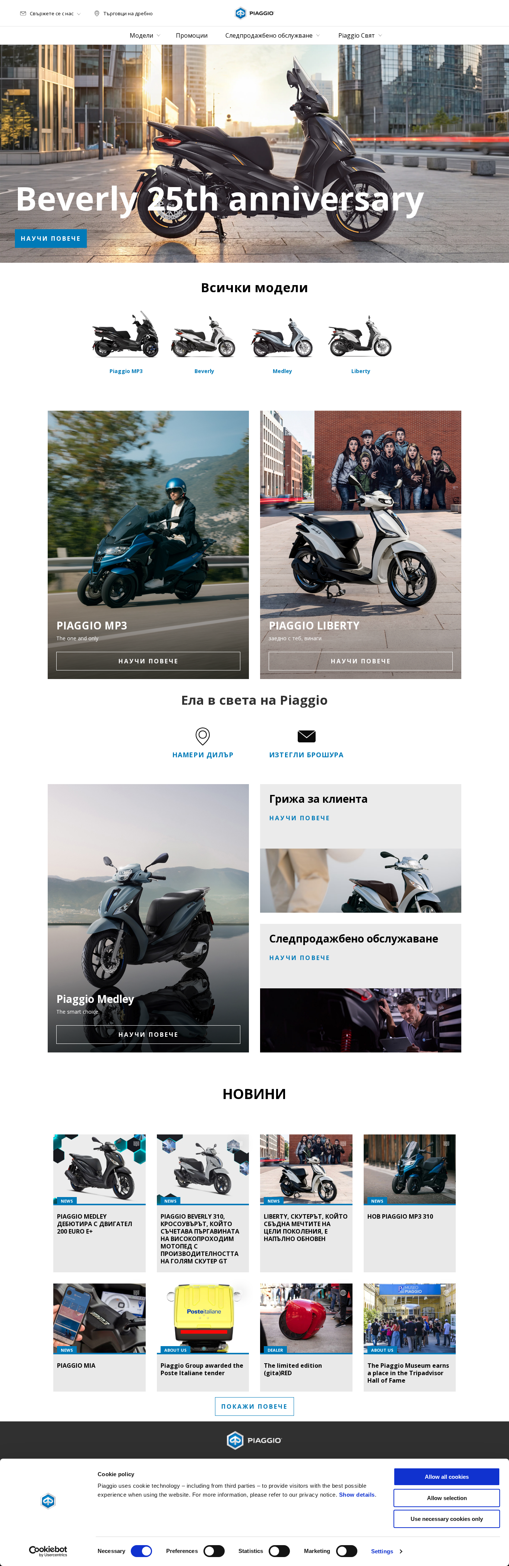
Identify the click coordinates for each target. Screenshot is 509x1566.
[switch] (214, 1551)
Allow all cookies (447, 1477)
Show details (357, 1494)
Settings (382, 1551)
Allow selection (447, 1498)
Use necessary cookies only (447, 1519)
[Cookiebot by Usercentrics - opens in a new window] (48, 1551)
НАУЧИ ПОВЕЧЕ (51, 238)
